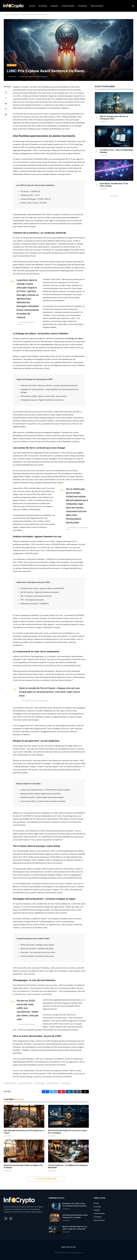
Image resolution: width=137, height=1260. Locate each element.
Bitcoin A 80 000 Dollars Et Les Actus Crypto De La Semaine (67, 1131)
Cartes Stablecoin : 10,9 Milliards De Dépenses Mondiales (68, 1166)
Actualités (43, 6)
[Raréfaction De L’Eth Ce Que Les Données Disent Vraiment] (54, 1206)
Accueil (32, 6)
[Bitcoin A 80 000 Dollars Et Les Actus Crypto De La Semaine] (68, 1116)
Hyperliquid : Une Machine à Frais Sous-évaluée (114, 184)
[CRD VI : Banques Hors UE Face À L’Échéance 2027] (114, 103)
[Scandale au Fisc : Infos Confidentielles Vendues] (114, 136)
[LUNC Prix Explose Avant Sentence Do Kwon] (68, 50)
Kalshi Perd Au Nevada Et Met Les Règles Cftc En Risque (23, 1166)
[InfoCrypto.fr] (13, 6)
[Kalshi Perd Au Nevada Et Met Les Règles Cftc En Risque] (24, 1151)
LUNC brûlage (40, 1083)
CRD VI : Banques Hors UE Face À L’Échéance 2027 (114, 117)
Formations (82, 6)
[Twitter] (6, 98)
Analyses (54, 6)
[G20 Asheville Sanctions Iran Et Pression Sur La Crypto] (24, 1116)
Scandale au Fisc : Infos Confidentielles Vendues (116, 151)
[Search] (133, 6)
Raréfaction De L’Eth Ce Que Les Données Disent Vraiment (74, 1204)
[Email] (6, 114)
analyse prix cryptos (25, 1083)
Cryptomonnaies (68, 6)
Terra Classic (65, 1083)
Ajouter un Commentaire (46, 1179)
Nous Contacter (97, 6)
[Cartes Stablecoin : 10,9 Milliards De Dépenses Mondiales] (68, 1151)
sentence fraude (52, 1083)
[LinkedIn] (6, 103)
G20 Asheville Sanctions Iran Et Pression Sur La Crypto (24, 1131)
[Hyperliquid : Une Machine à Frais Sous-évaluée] (114, 170)
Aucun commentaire (27, 76)
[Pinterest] (6, 109)
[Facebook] (6, 92)
